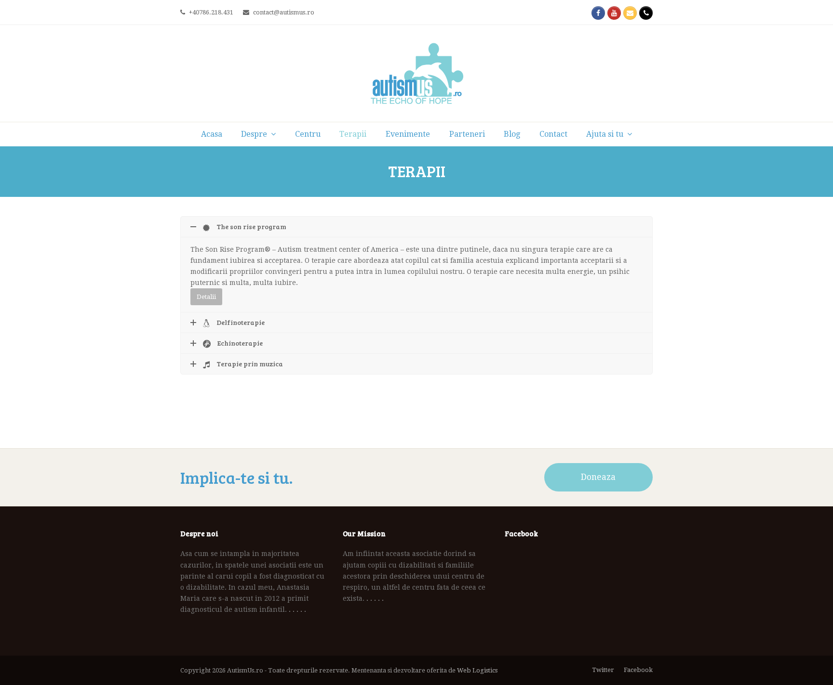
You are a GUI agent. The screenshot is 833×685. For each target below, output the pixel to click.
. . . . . (297, 609)
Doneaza (598, 477)
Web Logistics (477, 670)
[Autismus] (416, 73)
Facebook (638, 669)
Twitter (603, 669)
